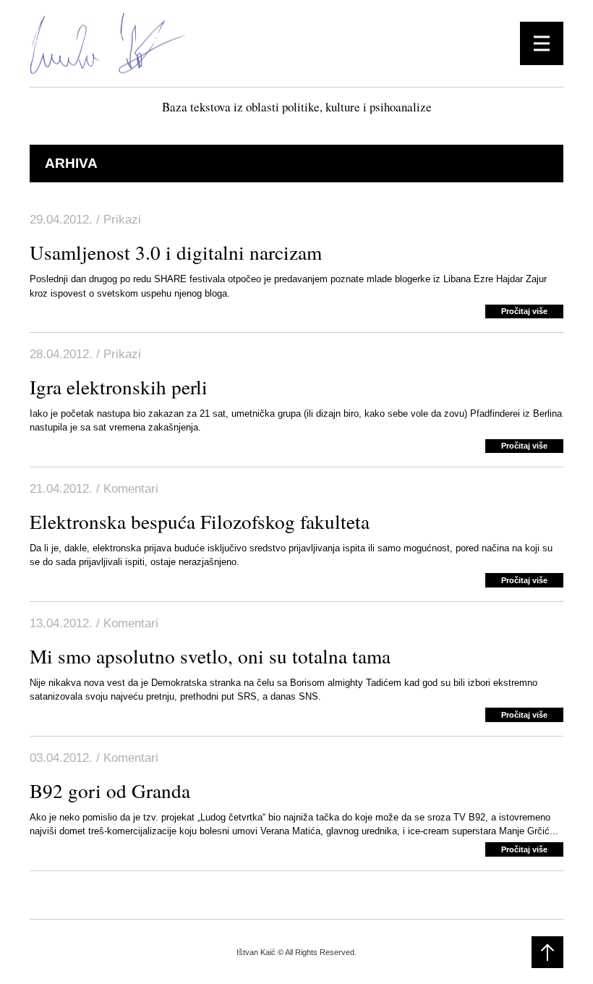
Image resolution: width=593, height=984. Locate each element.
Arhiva (71, 163)
